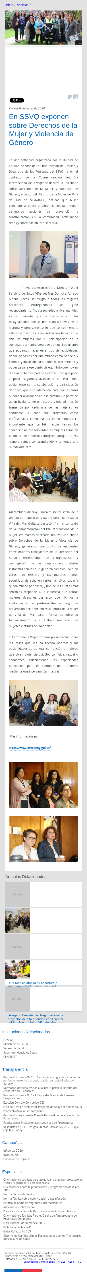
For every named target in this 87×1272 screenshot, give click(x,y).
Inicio (9, 5)
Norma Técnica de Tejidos (19, 1194)
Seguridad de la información (39, 1262)
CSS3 (71, 1262)
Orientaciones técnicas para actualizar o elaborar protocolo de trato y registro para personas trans (43, 1181)
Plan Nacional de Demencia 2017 (24, 1223)
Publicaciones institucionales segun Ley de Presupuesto (38, 1123)
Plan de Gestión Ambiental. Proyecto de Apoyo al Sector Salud (42, 1107)
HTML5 (61, 1262)
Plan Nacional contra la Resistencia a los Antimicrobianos (39, 1211)
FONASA (8, 1040)
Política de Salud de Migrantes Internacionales (32, 1203)
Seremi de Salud (13, 1048)
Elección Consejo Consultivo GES (24, 1102)
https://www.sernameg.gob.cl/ (30, 748)
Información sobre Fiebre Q (20, 1207)
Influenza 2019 (13, 1150)
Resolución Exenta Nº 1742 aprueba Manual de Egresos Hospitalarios (38, 1097)
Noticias (23, 5)
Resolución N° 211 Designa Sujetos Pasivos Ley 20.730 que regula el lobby (41, 1128)
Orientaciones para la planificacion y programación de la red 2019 (41, 1188)
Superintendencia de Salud (20, 1052)
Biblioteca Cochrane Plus (19, 1227)
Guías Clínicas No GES (17, 1231)
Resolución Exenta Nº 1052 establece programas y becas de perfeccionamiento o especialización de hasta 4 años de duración (41, 1080)
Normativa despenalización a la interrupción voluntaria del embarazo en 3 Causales (40, 1089)
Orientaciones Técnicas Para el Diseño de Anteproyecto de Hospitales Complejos (40, 1217)
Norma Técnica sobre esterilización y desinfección (34, 1199)
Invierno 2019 (12, 1155)
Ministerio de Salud (15, 1044)
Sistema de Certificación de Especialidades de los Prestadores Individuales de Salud (42, 1237)
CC (79, 1262)
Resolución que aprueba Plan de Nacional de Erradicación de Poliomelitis (41, 1117)
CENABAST (10, 1057)
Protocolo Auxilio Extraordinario (23, 1111)
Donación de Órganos (16, 1159)
